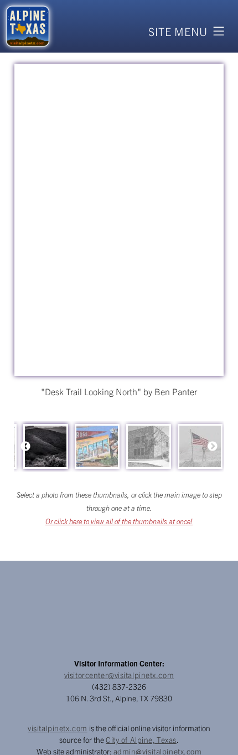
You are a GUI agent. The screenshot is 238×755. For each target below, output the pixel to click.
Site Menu (178, 31)
